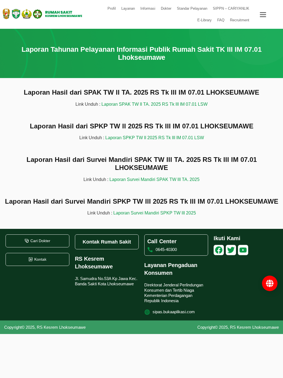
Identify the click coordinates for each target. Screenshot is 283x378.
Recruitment (239, 20)
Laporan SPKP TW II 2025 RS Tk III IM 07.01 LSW (154, 137)
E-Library (204, 20)
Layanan (128, 8)
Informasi (147, 8)
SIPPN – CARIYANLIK (231, 8)
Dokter (166, 8)
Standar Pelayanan (192, 8)
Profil (112, 8)
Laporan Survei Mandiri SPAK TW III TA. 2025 (154, 179)
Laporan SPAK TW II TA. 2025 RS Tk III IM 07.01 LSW (154, 104)
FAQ (220, 20)
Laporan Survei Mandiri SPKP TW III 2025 (154, 213)
